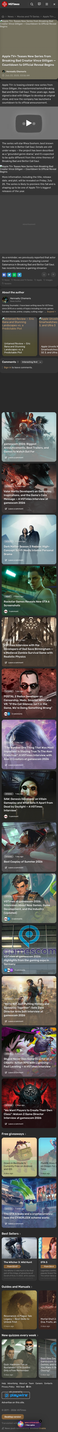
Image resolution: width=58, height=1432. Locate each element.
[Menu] (47, 4)
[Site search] (32, 4)
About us (23, 1383)
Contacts (48, 1383)
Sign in (7, 367)
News (11, 16)
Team (31, 1383)
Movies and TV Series (28, 16)
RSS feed (20, 1387)
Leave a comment (15, 457)
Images (49, 280)
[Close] (54, 4)
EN (29, 1387)
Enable (42, 1428)
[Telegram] (19, 275)
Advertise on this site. (13, 1402)
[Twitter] (9, 275)
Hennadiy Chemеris (16, 71)
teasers (8, 283)
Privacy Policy (8, 1387)
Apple (39, 280)
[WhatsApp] (14, 275)
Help (4, 1383)
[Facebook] (4, 275)
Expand (50, 311)
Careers (39, 1383)
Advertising (12, 1383)
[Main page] (10, 4)
